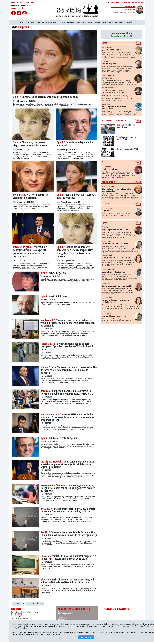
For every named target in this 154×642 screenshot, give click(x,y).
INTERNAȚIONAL (49, 22)
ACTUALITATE (34, 22)
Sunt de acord (86, 637)
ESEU (90, 22)
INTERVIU (71, 22)
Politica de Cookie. (53, 634)
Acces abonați (17, 8)
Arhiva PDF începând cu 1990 (22, 3)
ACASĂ (23, 22)
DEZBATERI (106, 22)
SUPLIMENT (119, 22)
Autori (131, 3)
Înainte (40, 603)
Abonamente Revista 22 (21, 5)
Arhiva (124, 3)
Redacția (139, 3)
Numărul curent (113, 3)
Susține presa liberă (121, 34)
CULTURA (81, 22)
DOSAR (97, 22)
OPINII (62, 22)
